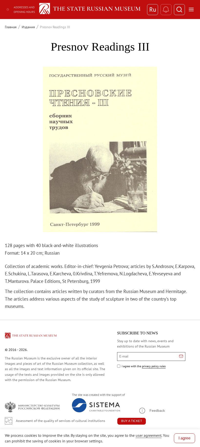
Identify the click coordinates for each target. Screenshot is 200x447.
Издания (28, 27)
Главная (11, 27)
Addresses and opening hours (24, 9)
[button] (151, 411)
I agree (184, 438)
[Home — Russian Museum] (90, 9)
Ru (152, 9)
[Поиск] (179, 9)
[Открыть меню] (191, 9)
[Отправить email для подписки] (181, 356)
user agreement (148, 435)
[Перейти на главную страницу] (31, 336)
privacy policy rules (154, 366)
